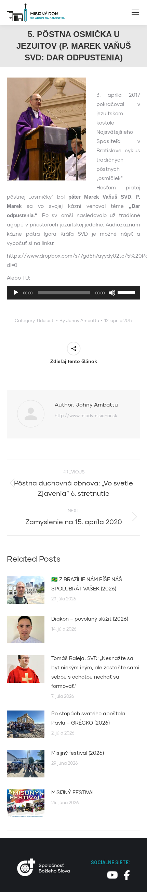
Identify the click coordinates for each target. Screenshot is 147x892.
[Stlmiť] (112, 292)
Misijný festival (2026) (77, 753)
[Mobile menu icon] (135, 12)
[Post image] (25, 590)
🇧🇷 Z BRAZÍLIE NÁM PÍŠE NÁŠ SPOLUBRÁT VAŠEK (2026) (86, 583)
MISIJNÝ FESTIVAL (73, 792)
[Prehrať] (15, 292)
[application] (73, 293)
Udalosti (45, 320)
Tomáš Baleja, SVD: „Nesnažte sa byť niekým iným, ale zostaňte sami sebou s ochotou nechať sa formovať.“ (95, 672)
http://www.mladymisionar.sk (86, 415)
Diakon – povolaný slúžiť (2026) (89, 618)
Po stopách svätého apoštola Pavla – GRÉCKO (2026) (88, 718)
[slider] (127, 292)
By (79, 320)
